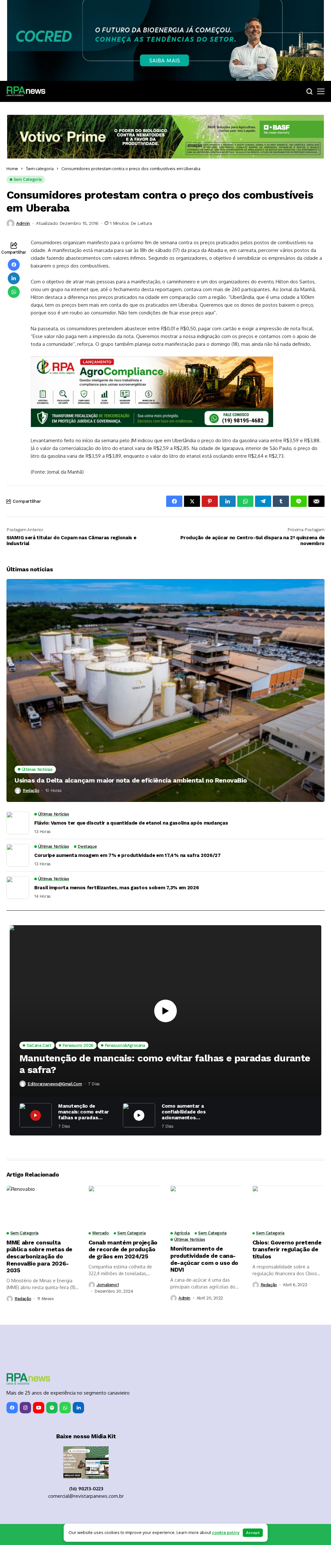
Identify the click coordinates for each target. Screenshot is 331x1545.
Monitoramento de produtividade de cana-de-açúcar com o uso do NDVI (204, 1259)
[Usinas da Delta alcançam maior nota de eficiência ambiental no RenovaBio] (165, 690)
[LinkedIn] (78, 1407)
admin (23, 223)
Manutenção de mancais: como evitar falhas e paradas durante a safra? (164, 1063)
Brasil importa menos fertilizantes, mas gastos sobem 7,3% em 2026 (116, 888)
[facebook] (12, 1407)
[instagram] (25, 1407)
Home (12, 168)
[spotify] (52, 1407)
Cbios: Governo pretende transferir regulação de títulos (287, 1249)
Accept (253, 1532)
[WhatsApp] (65, 1407)
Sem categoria (40, 168)
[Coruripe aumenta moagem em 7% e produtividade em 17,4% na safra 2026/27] (17, 855)
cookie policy (226, 1532)
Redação (31, 790)
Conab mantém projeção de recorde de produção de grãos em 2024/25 (123, 1249)
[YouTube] (38, 1407)
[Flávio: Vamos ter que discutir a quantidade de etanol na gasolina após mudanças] (17, 823)
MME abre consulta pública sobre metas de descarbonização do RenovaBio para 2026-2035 (39, 1256)
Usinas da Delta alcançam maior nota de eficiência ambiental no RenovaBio (131, 780)
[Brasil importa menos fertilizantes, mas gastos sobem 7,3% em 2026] (17, 887)
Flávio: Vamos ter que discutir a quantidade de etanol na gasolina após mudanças (131, 823)
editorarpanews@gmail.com (54, 1083)
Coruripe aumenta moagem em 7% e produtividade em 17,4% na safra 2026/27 (127, 855)
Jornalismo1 (108, 1284)
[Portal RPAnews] (25, 91)
